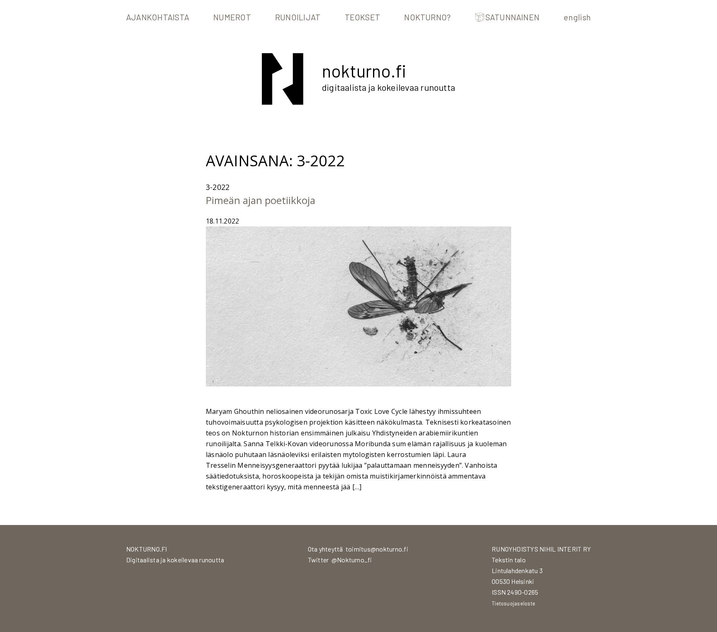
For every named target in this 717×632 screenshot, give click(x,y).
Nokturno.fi (364, 70)
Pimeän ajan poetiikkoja (260, 200)
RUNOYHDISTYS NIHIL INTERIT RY (541, 549)
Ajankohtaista (157, 17)
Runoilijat (297, 17)
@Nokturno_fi (352, 560)
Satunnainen (512, 17)
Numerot (232, 17)
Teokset (362, 17)
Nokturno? (427, 17)
